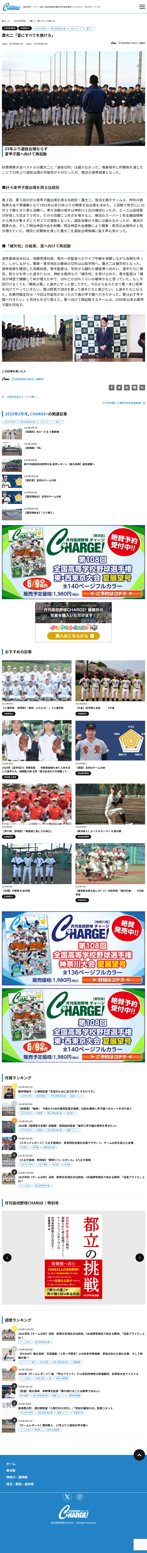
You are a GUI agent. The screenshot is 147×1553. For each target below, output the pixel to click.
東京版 (35, 1147)
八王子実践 (42, 1164)
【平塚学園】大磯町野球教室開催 (121, 403)
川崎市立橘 (39, 1378)
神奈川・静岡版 (17, 1477)
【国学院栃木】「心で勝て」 (22, 397)
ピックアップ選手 (28, 1362)
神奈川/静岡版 (62, 1378)
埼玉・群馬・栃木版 (20, 1484)
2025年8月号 (26, 1113)
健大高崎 (44, 1362)
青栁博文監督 (74, 1395)
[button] (7, 1257)
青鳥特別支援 (49, 1147)
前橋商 (39, 1113)
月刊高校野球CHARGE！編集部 (131, 43)
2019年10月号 (26, 1412)
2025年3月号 (10, 28)
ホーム (11, 1463)
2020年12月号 (26, 1164)
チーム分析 (25, 1185)
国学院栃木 (41, 1095)
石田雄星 (76, 1362)
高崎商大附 (78, 1412)
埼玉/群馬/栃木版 (58, 28)
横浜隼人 (38, 1429)
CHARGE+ (25, 28)
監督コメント (76, 1095)
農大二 (89, 28)
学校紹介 (70, 1113)
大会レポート (76, 28)
